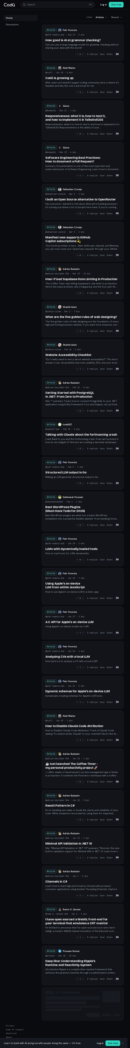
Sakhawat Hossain (73, 497)
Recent (115, 17)
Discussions (12, 24)
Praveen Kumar (71, 951)
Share (110, 54)
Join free (116, 4)
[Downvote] (83, 54)
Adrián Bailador (71, 268)
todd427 (67, 424)
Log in (103, 4)
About (9, 1037)
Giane (66, 105)
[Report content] (117, 54)
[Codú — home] (9, 4)
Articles (100, 17)
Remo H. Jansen (72, 909)
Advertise (11, 1033)
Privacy (10, 1026)
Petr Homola (70, 30)
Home (9, 17)
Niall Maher (69, 67)
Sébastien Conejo (72, 189)
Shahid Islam (70, 306)
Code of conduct (15, 1029)
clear (89, 17)
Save (102, 54)
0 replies (92, 54)
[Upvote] (77, 54)
